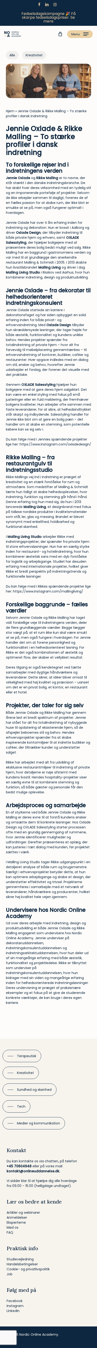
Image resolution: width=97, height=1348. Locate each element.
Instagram (15, 1305)
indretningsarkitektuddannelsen (32, 953)
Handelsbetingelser (22, 1264)
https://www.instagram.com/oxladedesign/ (55, 444)
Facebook (15, 1301)
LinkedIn (13, 1310)
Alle (12, 55)
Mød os (12, 1227)
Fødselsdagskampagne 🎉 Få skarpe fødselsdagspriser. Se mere (48, 17)
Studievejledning (20, 1259)
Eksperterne (16, 1222)
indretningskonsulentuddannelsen (34, 948)
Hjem (10, 111)
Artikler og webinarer (23, 1212)
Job (9, 1274)
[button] (80, 34)
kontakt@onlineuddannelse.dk (33, 1171)
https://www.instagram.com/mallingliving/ (48, 591)
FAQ (10, 1232)
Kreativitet (34, 55)
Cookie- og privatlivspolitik (28, 1269)
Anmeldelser (17, 1217)
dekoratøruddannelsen (24, 943)
